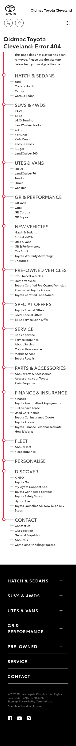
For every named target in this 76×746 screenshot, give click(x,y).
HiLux (19, 169)
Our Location (24, 530)
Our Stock (21, 251)
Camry (19, 91)
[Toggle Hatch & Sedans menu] (61, 580)
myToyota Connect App (31, 487)
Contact (26, 519)
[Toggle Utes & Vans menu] (61, 610)
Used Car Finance (27, 412)
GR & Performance (38, 196)
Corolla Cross (24, 144)
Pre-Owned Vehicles (41, 269)
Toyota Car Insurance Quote (34, 417)
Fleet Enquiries (25, 451)
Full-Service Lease (27, 408)
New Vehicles (32, 226)
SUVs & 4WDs (30, 104)
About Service (24, 344)
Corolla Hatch (24, 86)
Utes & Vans (29, 162)
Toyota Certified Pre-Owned (34, 295)
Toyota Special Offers (29, 310)
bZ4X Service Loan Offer (31, 319)
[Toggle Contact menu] (61, 676)
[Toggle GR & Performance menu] (61, 628)
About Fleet (23, 447)
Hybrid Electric (25, 501)
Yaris (18, 81)
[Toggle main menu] (67, 23)
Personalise (30, 460)
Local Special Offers (28, 315)
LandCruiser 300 (26, 153)
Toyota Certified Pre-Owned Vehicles (40, 285)
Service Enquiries (27, 339)
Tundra (19, 178)
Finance (20, 398)
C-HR (18, 130)
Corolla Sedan (25, 95)
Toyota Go (22, 482)
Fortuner (21, 134)
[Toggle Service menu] (61, 661)
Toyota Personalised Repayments (38, 403)
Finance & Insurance (41, 392)
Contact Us (22, 526)
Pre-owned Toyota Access (32, 290)
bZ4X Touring (24, 120)
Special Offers (33, 304)
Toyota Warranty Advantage (34, 256)
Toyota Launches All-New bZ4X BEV (39, 506)
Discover (26, 471)
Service (24, 328)
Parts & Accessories (40, 367)
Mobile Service (25, 354)
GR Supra (21, 217)
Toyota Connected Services (33, 491)
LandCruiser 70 (25, 173)
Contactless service (28, 349)
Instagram (28, 718)
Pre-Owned (23, 646)
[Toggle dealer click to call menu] (8, 23)
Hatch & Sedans (35, 75)
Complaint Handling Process (35, 544)
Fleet (21, 440)
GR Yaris (20, 203)
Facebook (10, 718)
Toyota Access (24, 422)
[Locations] (19, 23)
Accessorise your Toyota (31, 378)
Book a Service (25, 335)
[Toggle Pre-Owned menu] (61, 646)
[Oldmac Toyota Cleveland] (10, 10)
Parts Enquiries (25, 383)
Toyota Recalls (25, 358)
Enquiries (21, 260)
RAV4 (18, 111)
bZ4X (18, 115)
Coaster (20, 187)
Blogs (19, 510)
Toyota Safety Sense (28, 496)
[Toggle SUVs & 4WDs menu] (61, 595)
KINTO (19, 477)
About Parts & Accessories (33, 374)
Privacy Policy (27, 701)
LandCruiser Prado (28, 125)
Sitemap (13, 701)
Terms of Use (44, 701)
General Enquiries (27, 535)
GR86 (18, 207)
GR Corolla (22, 212)
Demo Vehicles (25, 280)
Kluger (19, 149)
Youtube (19, 718)
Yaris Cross (22, 139)
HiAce (19, 183)
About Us (21, 540)
